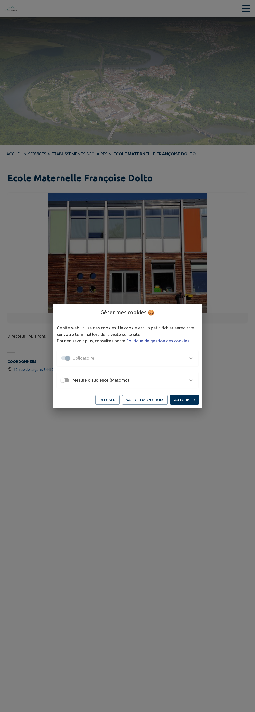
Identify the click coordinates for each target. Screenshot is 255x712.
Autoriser (184, 400)
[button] (127, 358)
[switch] (62, 380)
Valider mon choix (145, 400)
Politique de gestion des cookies (157, 340)
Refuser (107, 400)
